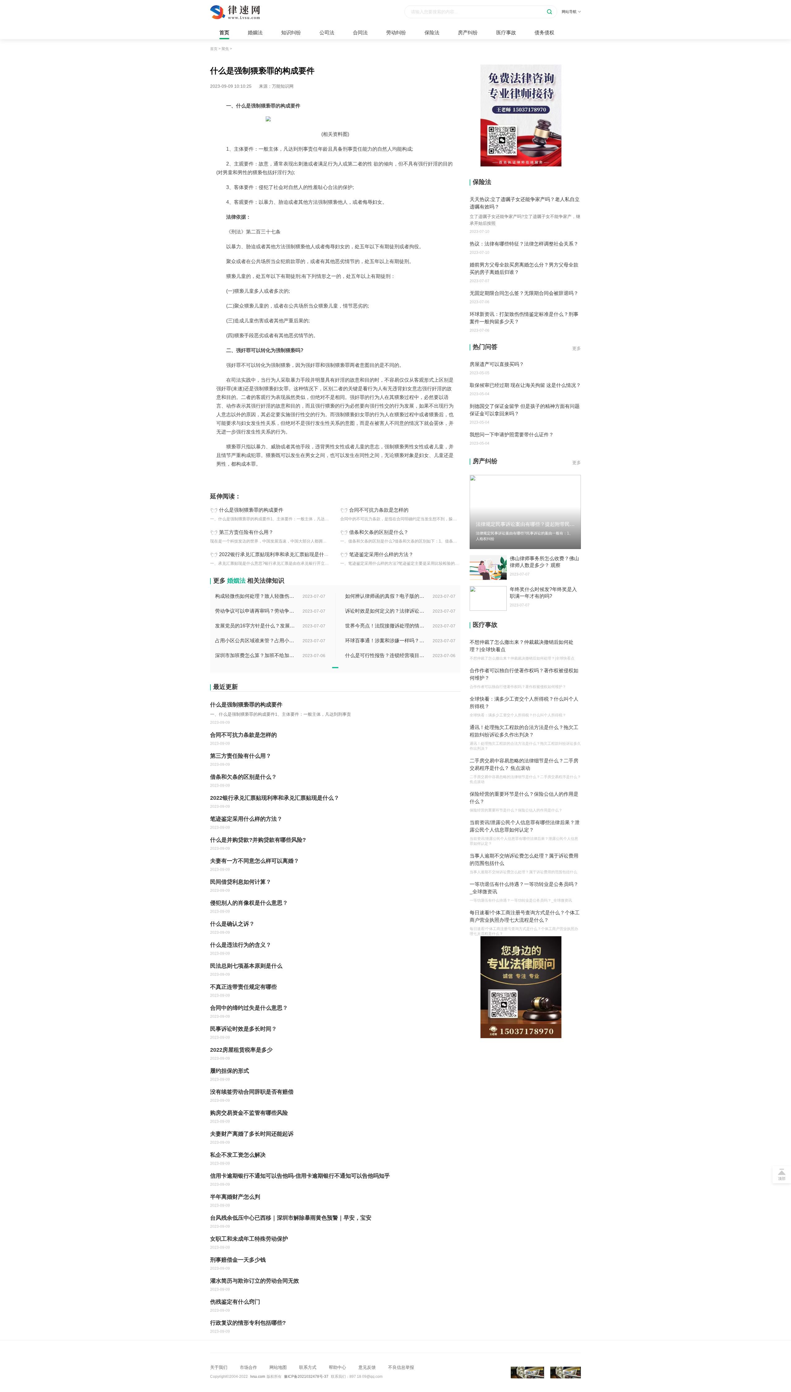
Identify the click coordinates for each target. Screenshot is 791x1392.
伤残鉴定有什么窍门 (235, 1302)
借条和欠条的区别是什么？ (378, 532)
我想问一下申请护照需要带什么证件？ (512, 434)
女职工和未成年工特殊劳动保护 (249, 1239)
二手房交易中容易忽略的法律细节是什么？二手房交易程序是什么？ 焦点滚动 (524, 764)
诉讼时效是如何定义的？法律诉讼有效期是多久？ (385, 611)
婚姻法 (255, 32)
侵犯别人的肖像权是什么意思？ (249, 903)
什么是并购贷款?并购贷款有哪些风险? (258, 840)
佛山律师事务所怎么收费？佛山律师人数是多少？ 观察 (544, 562)
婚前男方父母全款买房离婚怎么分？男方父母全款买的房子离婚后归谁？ (524, 268)
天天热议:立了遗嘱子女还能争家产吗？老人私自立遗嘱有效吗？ (525, 203)
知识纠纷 (291, 32)
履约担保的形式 (229, 1071)
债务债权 (544, 32)
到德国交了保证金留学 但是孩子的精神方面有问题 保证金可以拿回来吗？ (525, 410)
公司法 (326, 32)
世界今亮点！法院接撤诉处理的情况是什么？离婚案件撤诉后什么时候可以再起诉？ (385, 625)
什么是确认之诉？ (232, 924)
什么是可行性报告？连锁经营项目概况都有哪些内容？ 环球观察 (385, 655)
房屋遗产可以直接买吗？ (497, 364)
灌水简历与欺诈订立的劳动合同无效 (254, 1281)
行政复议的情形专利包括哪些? (248, 1323)
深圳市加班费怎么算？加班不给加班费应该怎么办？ (255, 655)
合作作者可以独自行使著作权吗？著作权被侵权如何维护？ (524, 674)
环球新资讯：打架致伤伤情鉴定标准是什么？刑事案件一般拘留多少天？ (524, 318)
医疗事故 (506, 32)
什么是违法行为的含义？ (240, 945)
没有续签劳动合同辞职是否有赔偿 (252, 1092)
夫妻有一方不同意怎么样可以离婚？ (254, 861)
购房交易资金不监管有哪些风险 (249, 1113)
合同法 (360, 32)
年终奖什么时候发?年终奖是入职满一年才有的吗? (543, 593)
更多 (576, 348)
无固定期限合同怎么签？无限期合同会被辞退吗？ (524, 293)
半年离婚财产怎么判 (235, 1197)
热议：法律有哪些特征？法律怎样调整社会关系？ (524, 243)
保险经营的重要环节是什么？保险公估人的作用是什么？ (524, 797)
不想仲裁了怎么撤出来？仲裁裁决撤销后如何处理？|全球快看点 (521, 645)
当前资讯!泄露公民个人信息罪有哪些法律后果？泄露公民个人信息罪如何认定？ (525, 826)
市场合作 (248, 1367)
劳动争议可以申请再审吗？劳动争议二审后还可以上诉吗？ (255, 611)
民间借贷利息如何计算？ (240, 882)
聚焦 (225, 49)
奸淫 (257, 477)
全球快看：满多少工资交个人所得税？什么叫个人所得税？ (524, 702)
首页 (224, 32)
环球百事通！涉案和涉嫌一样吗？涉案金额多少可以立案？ (385, 640)
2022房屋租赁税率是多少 (241, 1050)
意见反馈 (367, 1367)
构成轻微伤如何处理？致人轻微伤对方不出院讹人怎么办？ (255, 596)
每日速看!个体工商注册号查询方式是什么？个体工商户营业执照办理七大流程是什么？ (525, 916)
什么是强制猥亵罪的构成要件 (251, 510)
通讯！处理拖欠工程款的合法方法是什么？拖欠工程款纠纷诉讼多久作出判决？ (524, 731)
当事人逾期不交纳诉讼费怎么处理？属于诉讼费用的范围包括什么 (524, 859)
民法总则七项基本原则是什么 (246, 966)
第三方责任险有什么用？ (246, 532)
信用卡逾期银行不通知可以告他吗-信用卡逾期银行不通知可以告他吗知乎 (300, 1176)
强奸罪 (230, 477)
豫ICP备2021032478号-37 (306, 1376)
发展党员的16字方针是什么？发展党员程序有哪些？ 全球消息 (255, 625)
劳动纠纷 (396, 32)
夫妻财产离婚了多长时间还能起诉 (252, 1134)
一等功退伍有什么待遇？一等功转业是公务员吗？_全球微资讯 (524, 888)
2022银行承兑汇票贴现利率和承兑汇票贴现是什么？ (276, 554)
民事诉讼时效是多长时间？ (243, 1029)
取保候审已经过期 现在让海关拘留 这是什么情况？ (525, 385)
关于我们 (218, 1367)
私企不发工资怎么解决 (238, 1155)
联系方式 (307, 1367)
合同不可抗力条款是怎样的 (378, 510)
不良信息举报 (401, 1367)
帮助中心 (337, 1367)
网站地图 (278, 1367)
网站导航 (569, 12)
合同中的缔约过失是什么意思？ (249, 1008)
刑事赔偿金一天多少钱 (238, 1260)
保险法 (432, 32)
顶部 (781, 1178)
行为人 (245, 477)
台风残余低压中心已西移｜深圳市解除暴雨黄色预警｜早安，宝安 (290, 1218)
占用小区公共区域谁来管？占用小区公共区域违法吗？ (255, 640)
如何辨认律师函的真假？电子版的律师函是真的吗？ (385, 596)
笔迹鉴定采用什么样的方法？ (381, 554)
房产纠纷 (468, 32)
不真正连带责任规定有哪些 (243, 987)
